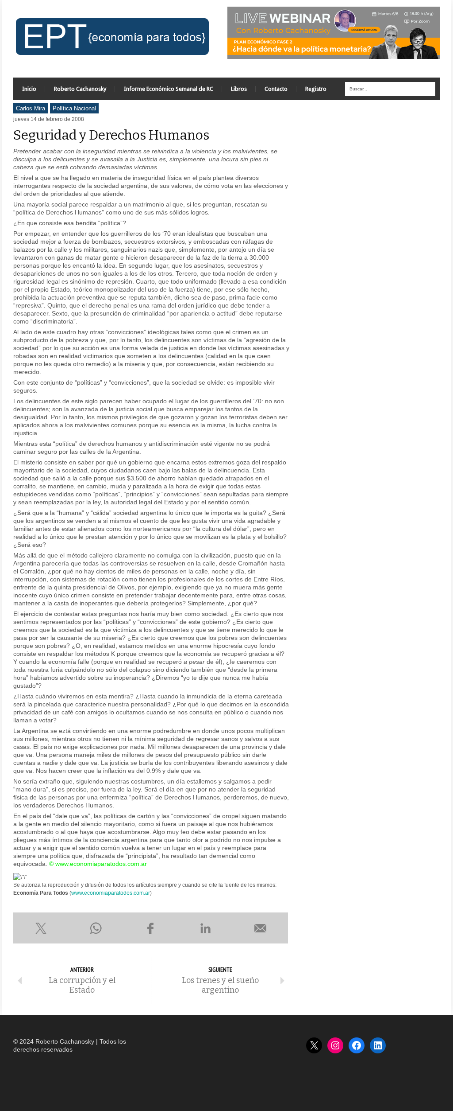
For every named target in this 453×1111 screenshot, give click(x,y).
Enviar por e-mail (260, 927)
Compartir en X (40, 927)
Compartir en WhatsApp (95, 927)
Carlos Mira (30, 108)
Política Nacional (74, 108)
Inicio (29, 89)
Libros (239, 89)
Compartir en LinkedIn (205, 927)
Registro (315, 89)
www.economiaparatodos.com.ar (110, 893)
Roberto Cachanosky (80, 89)
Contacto (276, 89)
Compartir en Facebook (150, 927)
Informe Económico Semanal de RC (168, 89)
